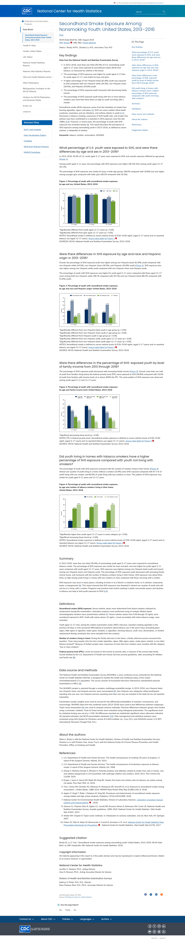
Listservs (27, 111)
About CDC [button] (47, 919)
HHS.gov (154, 938)
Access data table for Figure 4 (109, 543)
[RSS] (164, 932)
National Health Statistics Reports (34, 64)
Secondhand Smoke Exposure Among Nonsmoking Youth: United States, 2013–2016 (38, 37)
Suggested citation (140, 130)
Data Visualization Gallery (35, 135)
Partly (67, 910)
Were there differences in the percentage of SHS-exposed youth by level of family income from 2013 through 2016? (145, 79)
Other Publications (31, 83)
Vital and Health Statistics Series (37, 77)
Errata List (27, 106)
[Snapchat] (159, 932)
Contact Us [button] (25, 919)
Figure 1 (63, 159)
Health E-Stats (29, 45)
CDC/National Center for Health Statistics (78, 897)
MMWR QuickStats (32, 152)
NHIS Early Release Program (36, 146)
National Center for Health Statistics (69, 11)
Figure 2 (139, 265)
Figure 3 (133, 371)
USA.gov (162, 938)
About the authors (140, 119)
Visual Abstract (89, 42)
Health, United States (32, 51)
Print (61, 35)
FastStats (28, 141)
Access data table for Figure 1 (101, 238)
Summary (136, 103)
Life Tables (28, 57)
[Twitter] (154, 926)
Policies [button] (66, 919)
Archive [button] (105, 919)
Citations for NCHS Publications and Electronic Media (36, 98)
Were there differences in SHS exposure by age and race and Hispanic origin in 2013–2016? (145, 67)
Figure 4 (154, 468)
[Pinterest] (154, 932)
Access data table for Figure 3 (138, 441)
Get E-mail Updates (32, 129)
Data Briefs (28, 29)
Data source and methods (143, 114)
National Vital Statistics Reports (36, 71)
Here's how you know (156, 3)
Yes (60, 910)
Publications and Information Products (36, 22)
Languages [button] (86, 919)
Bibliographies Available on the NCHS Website (36, 90)
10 (111, 716)
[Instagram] (159, 926)
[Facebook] (149, 926)
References (137, 124)
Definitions (136, 109)
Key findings (137, 47)
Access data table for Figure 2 (101, 347)
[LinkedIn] (164, 926)
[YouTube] (149, 932)
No (75, 910)
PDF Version (64, 42)
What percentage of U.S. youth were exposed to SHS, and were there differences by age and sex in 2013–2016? (146, 56)
